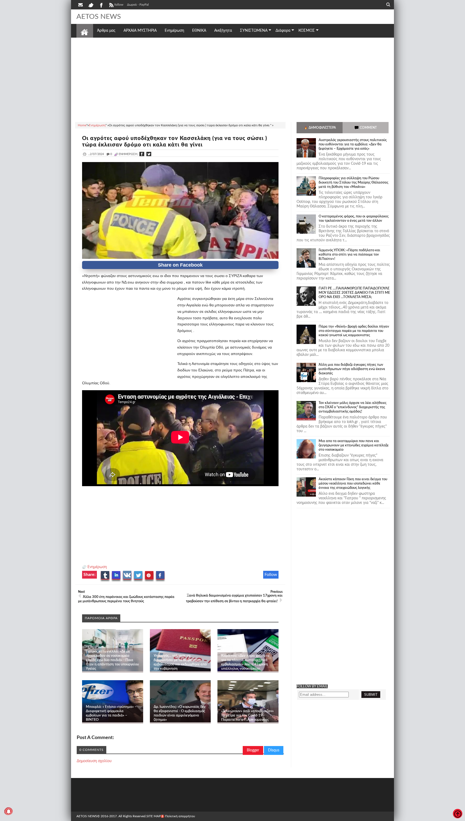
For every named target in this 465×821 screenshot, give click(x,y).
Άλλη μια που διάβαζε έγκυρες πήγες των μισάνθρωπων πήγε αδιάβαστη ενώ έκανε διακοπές (352, 369)
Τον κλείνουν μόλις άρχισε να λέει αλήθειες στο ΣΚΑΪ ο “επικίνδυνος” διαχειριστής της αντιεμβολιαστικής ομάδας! (352, 407)
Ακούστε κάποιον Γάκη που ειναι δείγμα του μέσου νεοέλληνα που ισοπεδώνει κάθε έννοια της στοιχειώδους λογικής (353, 484)
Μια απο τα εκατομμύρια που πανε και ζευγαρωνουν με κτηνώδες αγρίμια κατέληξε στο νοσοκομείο (354, 445)
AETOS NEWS (98, 16)
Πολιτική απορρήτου (180, 816)
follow (118, 4)
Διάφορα (283, 31)
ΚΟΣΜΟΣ (306, 31)
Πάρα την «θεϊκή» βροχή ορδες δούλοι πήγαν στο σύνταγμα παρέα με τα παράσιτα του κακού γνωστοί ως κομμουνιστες (354, 331)
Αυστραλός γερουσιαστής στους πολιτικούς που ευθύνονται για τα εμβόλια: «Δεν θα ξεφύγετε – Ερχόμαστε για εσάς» (353, 144)
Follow (271, 574)
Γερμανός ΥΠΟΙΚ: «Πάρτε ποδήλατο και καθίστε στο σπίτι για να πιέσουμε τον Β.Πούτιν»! (349, 255)
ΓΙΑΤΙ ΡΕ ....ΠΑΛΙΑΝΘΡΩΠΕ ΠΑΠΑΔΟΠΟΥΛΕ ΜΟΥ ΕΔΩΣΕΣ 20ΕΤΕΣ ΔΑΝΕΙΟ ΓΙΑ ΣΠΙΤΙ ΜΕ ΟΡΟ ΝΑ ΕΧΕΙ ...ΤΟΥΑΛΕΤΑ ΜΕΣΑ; (354, 293)
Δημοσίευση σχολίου (94, 761)
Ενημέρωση (97, 567)
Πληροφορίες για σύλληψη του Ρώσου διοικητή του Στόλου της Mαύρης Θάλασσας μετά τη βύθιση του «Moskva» (353, 183)
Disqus (273, 750)
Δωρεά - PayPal (138, 4)
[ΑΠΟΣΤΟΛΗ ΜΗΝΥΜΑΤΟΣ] (81, 4)
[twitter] (91, 4)
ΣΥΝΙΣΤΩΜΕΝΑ (253, 31)
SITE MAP (153, 816)
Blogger (253, 750)
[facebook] (101, 4)
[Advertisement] (232, 79)
